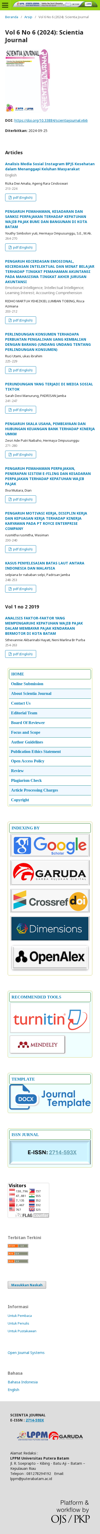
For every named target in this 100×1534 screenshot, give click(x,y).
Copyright (20, 800)
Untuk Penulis (18, 1323)
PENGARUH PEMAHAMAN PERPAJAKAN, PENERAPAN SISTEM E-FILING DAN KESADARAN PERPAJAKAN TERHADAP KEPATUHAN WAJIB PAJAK (48, 476)
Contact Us (21, 703)
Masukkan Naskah (27, 1285)
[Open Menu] (5, 5)
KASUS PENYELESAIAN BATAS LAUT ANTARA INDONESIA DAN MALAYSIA (44, 566)
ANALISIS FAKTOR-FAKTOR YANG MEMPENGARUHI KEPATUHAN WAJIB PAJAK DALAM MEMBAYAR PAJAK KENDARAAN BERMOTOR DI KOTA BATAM (44, 626)
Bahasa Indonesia (23, 1382)
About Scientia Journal (31, 693)
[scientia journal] (50, 885)
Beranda (11, 17)
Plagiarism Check (26, 780)
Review (17, 771)
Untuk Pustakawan (22, 1331)
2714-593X (35, 1420)
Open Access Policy (27, 761)
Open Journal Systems (26, 1352)
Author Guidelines (27, 742)
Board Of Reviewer (28, 722)
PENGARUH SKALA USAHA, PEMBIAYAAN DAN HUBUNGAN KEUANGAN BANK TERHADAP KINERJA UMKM (50, 428)
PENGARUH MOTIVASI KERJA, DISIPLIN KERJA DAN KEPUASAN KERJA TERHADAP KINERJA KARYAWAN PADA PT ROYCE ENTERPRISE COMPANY (46, 521)
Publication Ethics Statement (36, 751)
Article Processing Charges (34, 790)
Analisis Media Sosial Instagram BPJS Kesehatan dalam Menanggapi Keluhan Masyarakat (50, 169)
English (13, 1389)
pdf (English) (22, 197)
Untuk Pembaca (20, 1315)
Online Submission (27, 684)
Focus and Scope (25, 732)
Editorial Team (24, 713)
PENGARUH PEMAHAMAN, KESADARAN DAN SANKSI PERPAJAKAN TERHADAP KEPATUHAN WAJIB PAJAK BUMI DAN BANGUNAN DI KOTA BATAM (46, 219)
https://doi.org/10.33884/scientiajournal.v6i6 (51, 120)
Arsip (28, 17)
